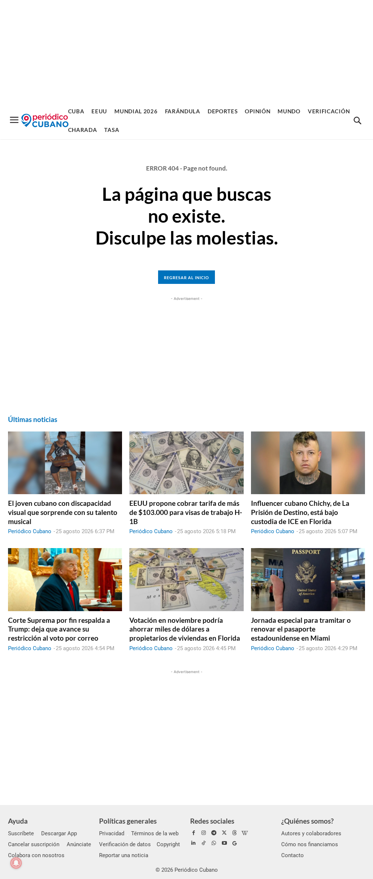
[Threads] (234, 833)
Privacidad (111, 833)
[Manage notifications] (16, 863)
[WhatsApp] (214, 843)
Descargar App (59, 833)
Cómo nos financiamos (309, 844)
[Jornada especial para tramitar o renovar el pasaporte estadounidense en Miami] (308, 579)
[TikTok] (203, 843)
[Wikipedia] (245, 833)
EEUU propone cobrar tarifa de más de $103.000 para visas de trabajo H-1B (185, 512)
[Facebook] (193, 833)
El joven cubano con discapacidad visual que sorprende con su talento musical (62, 512)
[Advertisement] (186, 51)
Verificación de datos (125, 844)
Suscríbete (21, 833)
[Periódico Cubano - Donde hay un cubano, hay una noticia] (44, 120)
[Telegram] (214, 833)
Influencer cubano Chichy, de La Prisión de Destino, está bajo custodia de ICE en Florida (300, 512)
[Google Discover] (234, 843)
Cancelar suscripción (33, 844)
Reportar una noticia (123, 855)
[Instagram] (203, 833)
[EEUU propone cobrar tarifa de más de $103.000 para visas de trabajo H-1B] (186, 462)
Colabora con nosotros (36, 855)
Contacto (292, 855)
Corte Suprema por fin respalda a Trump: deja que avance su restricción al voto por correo (59, 629)
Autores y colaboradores (311, 833)
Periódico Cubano (29, 531)
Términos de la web (154, 833)
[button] (357, 121)
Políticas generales (128, 821)
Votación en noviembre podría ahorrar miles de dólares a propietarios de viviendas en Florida (184, 629)
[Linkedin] (193, 843)
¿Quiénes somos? (307, 821)
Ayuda (18, 821)
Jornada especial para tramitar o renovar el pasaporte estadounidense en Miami (301, 629)
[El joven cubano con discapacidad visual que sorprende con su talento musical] (65, 462)
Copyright (168, 844)
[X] (224, 833)
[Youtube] (224, 843)
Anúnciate (79, 844)
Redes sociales (212, 821)
